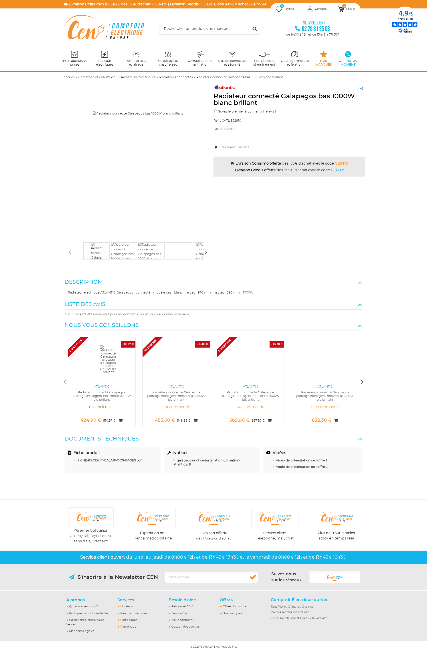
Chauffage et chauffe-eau (168, 62)
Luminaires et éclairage (136, 62)
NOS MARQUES (323, 62)
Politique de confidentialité (88, 613)
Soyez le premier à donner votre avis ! (247, 111)
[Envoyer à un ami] (362, 89)
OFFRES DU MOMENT (348, 62)
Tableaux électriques (104, 62)
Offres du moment (236, 606)
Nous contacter (182, 620)
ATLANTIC (101, 386)
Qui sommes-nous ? (83, 606)
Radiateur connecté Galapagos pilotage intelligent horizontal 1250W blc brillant (325, 396)
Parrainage (128, 626)
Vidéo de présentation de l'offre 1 (301, 460)
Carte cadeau (130, 620)
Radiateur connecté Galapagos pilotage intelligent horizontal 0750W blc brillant (102, 396)
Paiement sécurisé (133, 613)
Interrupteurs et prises (74, 62)
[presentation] (70, 252)
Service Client (181, 613)
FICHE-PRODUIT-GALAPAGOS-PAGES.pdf (109, 460)
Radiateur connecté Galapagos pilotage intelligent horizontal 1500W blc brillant (250, 396)
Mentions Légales (81, 631)
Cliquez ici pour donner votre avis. (163, 314)
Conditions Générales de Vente (85, 622)
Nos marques (232, 613)
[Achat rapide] (121, 420)
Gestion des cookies (185, 626)
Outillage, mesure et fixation (295, 62)
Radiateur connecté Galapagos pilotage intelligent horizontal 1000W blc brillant (176, 396)
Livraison (126, 606)
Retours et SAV (182, 606)
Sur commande (176, 407)
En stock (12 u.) (102, 407)
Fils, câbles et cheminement (264, 62)
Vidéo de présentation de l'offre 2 (302, 467)
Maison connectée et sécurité (232, 62)
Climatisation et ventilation (200, 62)
